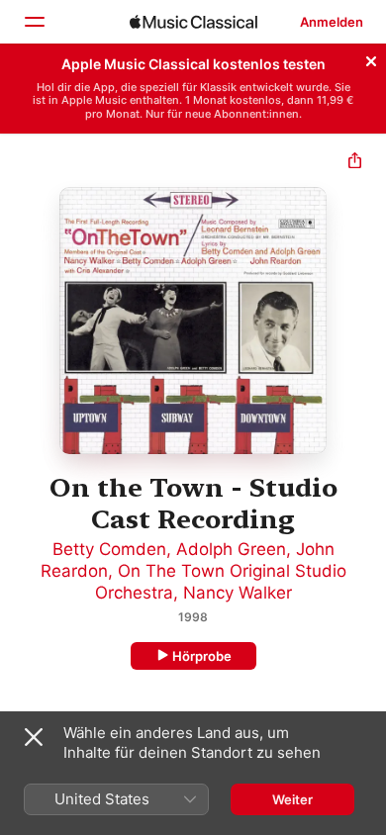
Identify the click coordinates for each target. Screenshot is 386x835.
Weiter (292, 799)
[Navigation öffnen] (33, 22)
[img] (193, 22)
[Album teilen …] (354, 162)
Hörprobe (202, 656)
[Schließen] (371, 58)
